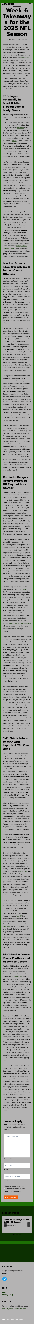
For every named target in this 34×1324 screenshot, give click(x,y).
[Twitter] (4, 1279)
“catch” (19, 916)
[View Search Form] (30, 3)
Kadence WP (22, 1319)
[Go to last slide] (5, 1224)
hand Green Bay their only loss (20, 623)
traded (24, 589)
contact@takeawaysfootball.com (14, 1309)
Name (6, 1170)
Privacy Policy (7, 1295)
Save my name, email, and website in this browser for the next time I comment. (16, 1188)
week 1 (14, 141)
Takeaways (12, 39)
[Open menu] (26, 3)
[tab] (13, 1234)
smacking (6, 926)
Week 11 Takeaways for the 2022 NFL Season (16, 1220)
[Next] (28, 1224)
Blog (4, 1292)
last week (20, 128)
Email (6, 1181)
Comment (8, 1159)
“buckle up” (18, 976)
